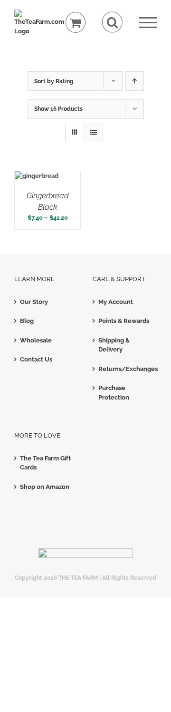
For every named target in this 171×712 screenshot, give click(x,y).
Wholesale (36, 340)
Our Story (34, 301)
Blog (27, 320)
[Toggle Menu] (148, 22)
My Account (115, 301)
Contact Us (36, 359)
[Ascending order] (134, 81)
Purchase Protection (113, 392)
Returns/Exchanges (125, 368)
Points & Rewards (123, 320)
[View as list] (93, 132)
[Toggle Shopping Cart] (76, 23)
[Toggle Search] (112, 22)
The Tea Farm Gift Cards (45, 463)
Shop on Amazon (44, 486)
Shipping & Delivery (114, 345)
